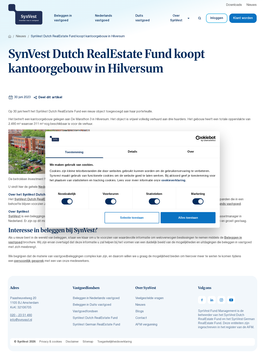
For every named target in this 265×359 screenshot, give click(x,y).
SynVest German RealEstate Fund (96, 324)
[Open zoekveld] (199, 18)
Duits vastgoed (142, 18)
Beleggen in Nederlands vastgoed (96, 298)
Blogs (139, 311)
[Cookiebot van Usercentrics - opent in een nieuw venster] (199, 139)
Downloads (234, 5)
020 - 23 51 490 (21, 315)
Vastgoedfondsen (85, 311)
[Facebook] (202, 300)
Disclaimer (72, 342)
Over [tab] (190, 151)
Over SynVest (176, 18)
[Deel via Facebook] (40, 108)
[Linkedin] (212, 300)
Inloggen (216, 18)
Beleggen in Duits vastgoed (92, 305)
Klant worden (243, 18)
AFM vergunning (146, 324)
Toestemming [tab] (74, 152)
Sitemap (88, 342)
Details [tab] (132, 151)
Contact (141, 318)
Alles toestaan (188, 217)
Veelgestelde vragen (149, 298)
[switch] (110, 201)
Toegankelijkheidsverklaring (114, 342)
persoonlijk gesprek (29, 261)
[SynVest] (25, 14)
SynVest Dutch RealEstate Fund (38, 199)
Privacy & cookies (50, 342)
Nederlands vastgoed (103, 18)
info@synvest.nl (21, 320)
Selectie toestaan (132, 217)
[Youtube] (231, 300)
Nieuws (252, 5)
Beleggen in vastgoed (63, 18)
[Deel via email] (50, 108)
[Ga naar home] (9, 36)
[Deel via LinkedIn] (61, 108)
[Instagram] (221, 300)
